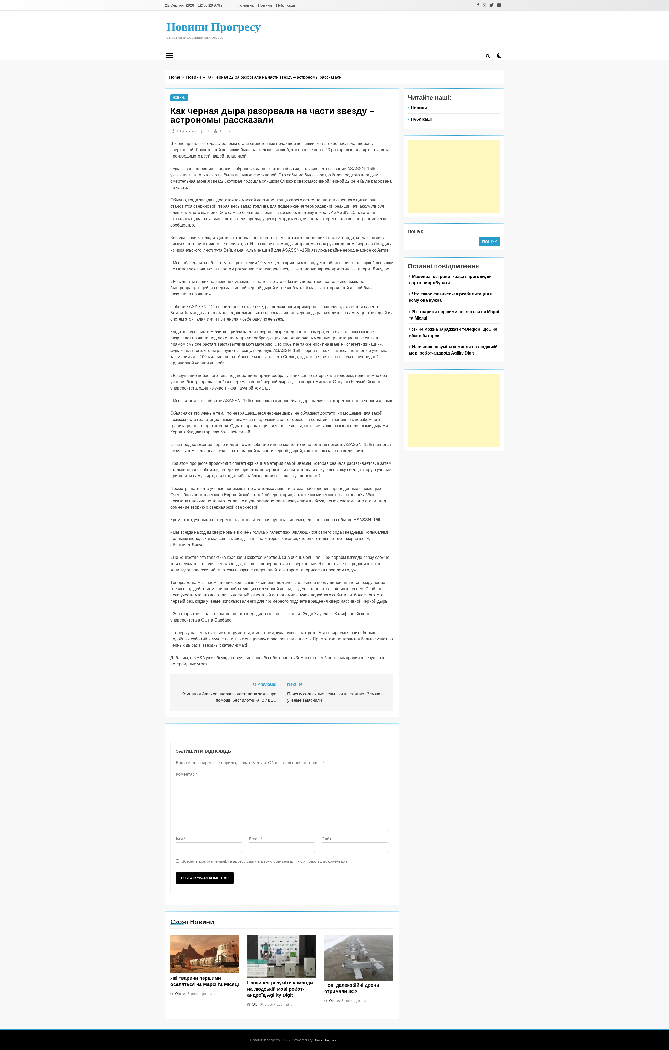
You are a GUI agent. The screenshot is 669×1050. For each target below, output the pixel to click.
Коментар (186, 774)
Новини (265, 5)
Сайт (326, 839)
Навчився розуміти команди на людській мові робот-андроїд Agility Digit (280, 989)
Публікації (285, 5)
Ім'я (181, 839)
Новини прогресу (213, 26)
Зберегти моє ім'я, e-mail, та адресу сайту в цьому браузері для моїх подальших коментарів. (265, 861)
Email (255, 839)
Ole (178, 993)
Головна (246, 5)
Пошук (415, 231)
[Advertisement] (454, 176)
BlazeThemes (325, 1040)
